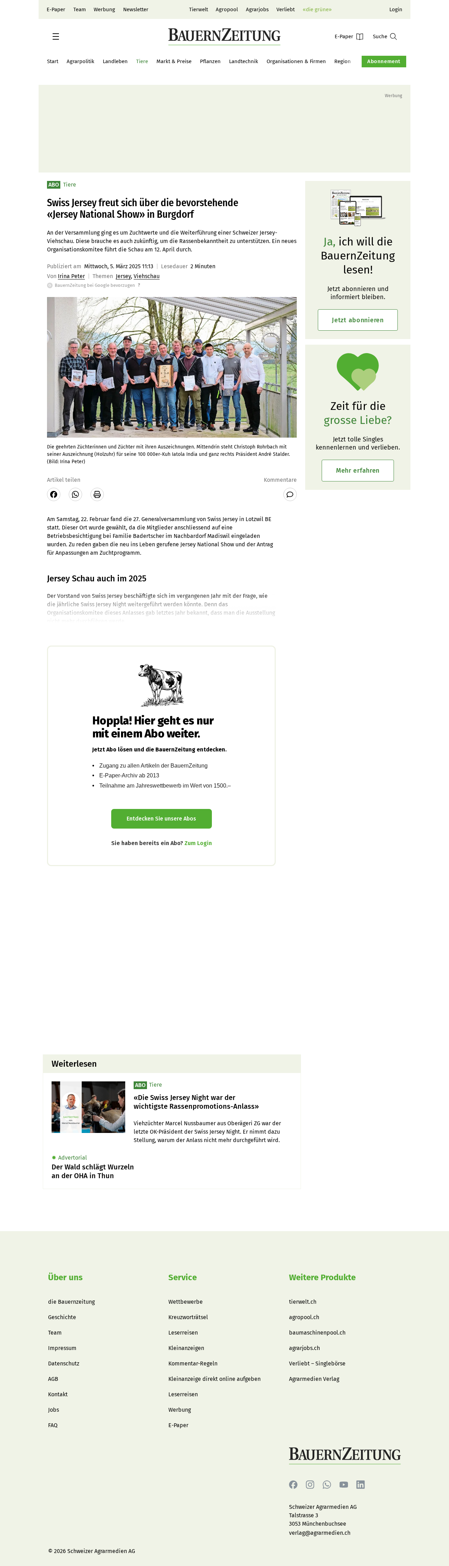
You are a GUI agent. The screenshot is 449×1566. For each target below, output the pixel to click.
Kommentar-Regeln (192, 1363)
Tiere (142, 61)
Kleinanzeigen (186, 1348)
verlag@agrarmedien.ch (319, 1533)
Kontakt (58, 1394)
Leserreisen (183, 1332)
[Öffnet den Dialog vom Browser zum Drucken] (97, 494)
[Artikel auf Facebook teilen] (53, 494)
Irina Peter (71, 276)
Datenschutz (63, 1363)
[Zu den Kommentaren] (290, 494)
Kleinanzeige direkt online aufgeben (214, 1379)
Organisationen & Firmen (296, 61)
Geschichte (62, 1317)
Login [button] (395, 9)
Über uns (65, 1277)
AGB (53, 1379)
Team (79, 9)
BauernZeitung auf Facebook (293, 1485)
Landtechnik (243, 61)
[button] (56, 36)
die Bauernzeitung (71, 1301)
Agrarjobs (257, 9)
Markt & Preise (174, 61)
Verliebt (285, 9)
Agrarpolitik (80, 61)
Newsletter (135, 9)
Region (342, 61)
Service (182, 1277)
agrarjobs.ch (304, 1348)
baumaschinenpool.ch (317, 1332)
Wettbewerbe (185, 1301)
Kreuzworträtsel (188, 1317)
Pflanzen (210, 61)
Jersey (123, 276)
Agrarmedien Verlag (314, 1379)
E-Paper (56, 9)
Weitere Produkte (322, 1277)
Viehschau (147, 276)
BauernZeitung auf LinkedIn (360, 1485)
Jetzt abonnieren (358, 320)
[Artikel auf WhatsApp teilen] (75, 494)
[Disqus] (172, 959)
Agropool (227, 9)
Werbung (104, 9)
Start (52, 61)
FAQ (53, 1425)
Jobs (53, 1409)
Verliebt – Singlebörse (317, 1363)
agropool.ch (304, 1317)
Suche (380, 36)
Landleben (115, 61)
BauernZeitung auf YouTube (344, 1485)
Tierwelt (198, 9)
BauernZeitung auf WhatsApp (327, 1485)
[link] (213, 1102)
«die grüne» (317, 9)
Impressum (62, 1348)
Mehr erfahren (358, 470)
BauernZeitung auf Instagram (310, 1485)
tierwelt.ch (302, 1301)
